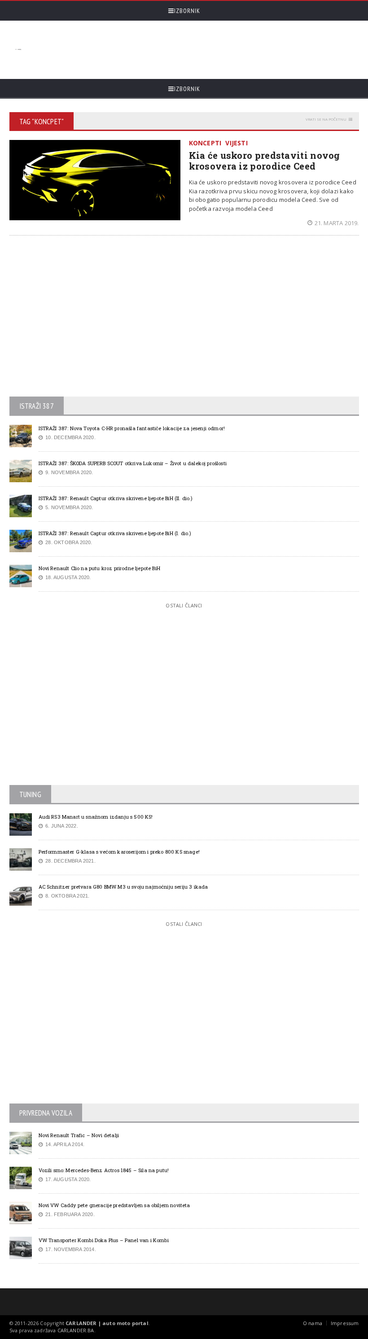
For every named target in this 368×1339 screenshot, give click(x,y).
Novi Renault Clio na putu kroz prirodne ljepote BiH (99, 568)
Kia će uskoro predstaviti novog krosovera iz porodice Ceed (264, 160)
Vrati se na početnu (326, 119)
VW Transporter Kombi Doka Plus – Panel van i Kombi (104, 1240)
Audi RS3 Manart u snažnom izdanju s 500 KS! (96, 816)
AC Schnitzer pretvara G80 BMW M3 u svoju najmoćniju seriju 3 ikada (123, 886)
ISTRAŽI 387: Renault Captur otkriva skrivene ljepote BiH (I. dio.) (115, 533)
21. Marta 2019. (337, 223)
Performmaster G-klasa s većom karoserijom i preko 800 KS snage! (119, 851)
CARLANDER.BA (75, 1330)
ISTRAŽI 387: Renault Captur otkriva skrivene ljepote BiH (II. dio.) (116, 498)
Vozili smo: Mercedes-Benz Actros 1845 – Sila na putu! (104, 1170)
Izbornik (187, 11)
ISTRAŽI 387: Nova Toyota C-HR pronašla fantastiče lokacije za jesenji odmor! (132, 428)
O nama (312, 1323)
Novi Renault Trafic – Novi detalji (79, 1135)
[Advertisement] (189, 50)
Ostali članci (184, 605)
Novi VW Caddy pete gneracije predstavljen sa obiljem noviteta (114, 1205)
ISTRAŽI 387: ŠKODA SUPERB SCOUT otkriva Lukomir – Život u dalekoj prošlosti (133, 463)
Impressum (345, 1323)
